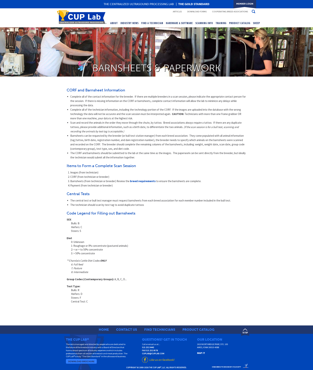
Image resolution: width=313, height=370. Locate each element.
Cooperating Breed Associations (230, 11)
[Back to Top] (245, 330)
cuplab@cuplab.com (153, 353)
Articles (177, 11)
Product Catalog (239, 23)
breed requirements (143, 181)
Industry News (129, 23)
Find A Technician (152, 23)
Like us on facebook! (161, 359)
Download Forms (197, 11)
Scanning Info (204, 23)
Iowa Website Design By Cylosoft (226, 367)
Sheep (256, 23)
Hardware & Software (179, 23)
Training (221, 23)
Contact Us (126, 330)
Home (104, 330)
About (114, 23)
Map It (201, 353)
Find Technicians (159, 330)
